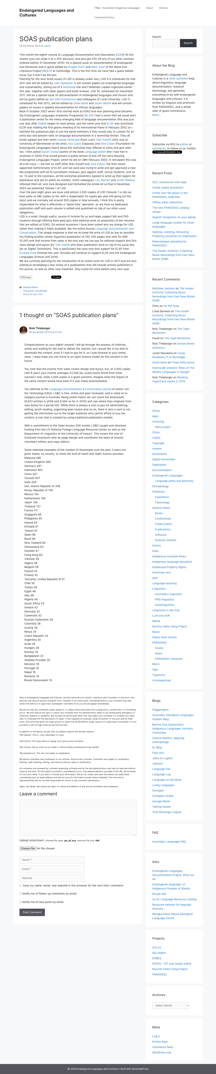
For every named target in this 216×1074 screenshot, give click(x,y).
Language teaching (164, 583)
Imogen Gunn (76, 66)
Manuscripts (162, 427)
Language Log (161, 774)
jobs (155, 577)
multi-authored (178, 78)
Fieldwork (158, 491)
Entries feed (160, 1041)
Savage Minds (161, 801)
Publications (162, 529)
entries (184, 144)
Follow (28, 277)
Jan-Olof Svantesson (62, 99)
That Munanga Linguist (167, 812)
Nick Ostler (108, 143)
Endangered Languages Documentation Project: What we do (173, 875)
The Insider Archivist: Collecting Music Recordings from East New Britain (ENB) (173, 254)
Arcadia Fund (27, 252)
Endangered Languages (167, 475)
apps (155, 416)
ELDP (110, 123)
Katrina (156, 367)
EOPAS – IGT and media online (171, 963)
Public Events (163, 524)
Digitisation (159, 464)
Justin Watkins (126, 180)
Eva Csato (74, 143)
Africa (156, 410)
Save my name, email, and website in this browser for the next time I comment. (73, 885)
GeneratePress (140, 1068)
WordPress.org (161, 1052)
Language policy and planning (174, 480)
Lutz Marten (102, 180)
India (155, 551)
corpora (157, 448)
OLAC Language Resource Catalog (174, 899)
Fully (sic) (158, 752)
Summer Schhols (165, 540)
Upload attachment (59, 840)
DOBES (156, 958)
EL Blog (157, 747)
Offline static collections (167, 202)
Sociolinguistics (164, 604)
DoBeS (42, 123)
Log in (156, 1036)
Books (159, 513)
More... (156, 115)
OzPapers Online (162, 795)
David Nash (159, 362)
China (156, 432)
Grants (156, 545)
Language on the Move (167, 779)
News (158, 653)
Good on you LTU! (33, 294)
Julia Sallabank (63, 83)
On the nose (171, 305)
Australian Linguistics (168, 594)
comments (159, 148)
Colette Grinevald (68, 139)
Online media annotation (167, 187)
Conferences (163, 518)
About (149, 7)
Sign (155, 669)
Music (156, 631)
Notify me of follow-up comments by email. (49, 893)
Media (156, 621)
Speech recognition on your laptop (174, 217)
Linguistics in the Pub (165, 610)
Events (159, 648)
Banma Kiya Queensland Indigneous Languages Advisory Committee (172, 728)
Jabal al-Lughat (162, 758)
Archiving (158, 421)
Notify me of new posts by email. (43, 902)
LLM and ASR (161, 615)
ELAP (88, 115)
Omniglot (158, 790)
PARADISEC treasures (169, 658)
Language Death (95, 151)
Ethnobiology (160, 486)
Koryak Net (159, 893)
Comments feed (162, 1047)
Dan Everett (103, 139)
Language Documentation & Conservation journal (80, 389)
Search (156, 36)
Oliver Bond (80, 103)
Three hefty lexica (183, 362)
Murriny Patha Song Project (169, 626)
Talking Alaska (161, 806)
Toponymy (158, 675)
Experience (162, 497)
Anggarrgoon (160, 709)
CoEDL (156, 437)
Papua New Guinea (164, 637)
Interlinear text (161, 572)
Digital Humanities (163, 459)
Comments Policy (104, 17)
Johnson (157, 763)
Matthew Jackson (163, 288)
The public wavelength (35, 290)
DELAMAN (159, 952)
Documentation (162, 470)
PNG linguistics (164, 599)
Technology (162, 502)
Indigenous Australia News (169, 556)
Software (161, 534)
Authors (163, 7)
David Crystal (50, 151)
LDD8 (120, 54)
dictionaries (159, 454)
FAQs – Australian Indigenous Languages (117, 7)
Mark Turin (98, 66)
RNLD (156, 664)
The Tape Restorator (177, 338)
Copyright (158, 443)
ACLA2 (156, 947)
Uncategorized (161, 680)
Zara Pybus (97, 164)
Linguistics (159, 588)
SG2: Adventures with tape (169, 182)
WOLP (47, 70)
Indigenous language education (172, 561)
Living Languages (163, 785)
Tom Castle (62, 244)
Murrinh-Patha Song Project (170, 969)
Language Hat (161, 769)
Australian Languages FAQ (169, 841)
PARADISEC (159, 642)
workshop (69, 87)
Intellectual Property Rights (169, 567)
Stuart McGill (103, 103)
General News (30, 287)
